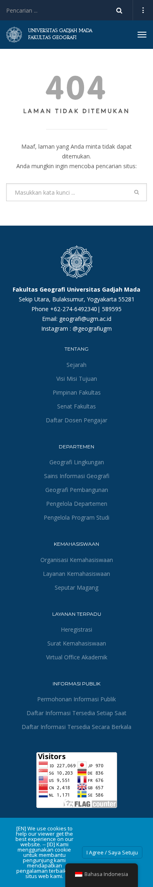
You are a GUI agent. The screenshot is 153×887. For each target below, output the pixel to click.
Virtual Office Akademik (76, 657)
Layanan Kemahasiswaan (76, 573)
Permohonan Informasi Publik (76, 699)
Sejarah (76, 365)
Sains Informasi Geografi (76, 476)
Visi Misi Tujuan (76, 378)
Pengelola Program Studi (76, 517)
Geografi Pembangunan (76, 490)
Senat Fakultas (76, 406)
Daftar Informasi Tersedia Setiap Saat (76, 713)
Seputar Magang (76, 587)
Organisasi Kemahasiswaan (76, 560)
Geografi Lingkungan (76, 462)
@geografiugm (92, 328)
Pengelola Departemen (76, 503)
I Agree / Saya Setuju (112, 852)
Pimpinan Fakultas (77, 392)
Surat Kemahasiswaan (76, 643)
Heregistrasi (76, 629)
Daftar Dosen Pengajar (76, 420)
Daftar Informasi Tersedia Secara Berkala (76, 727)
